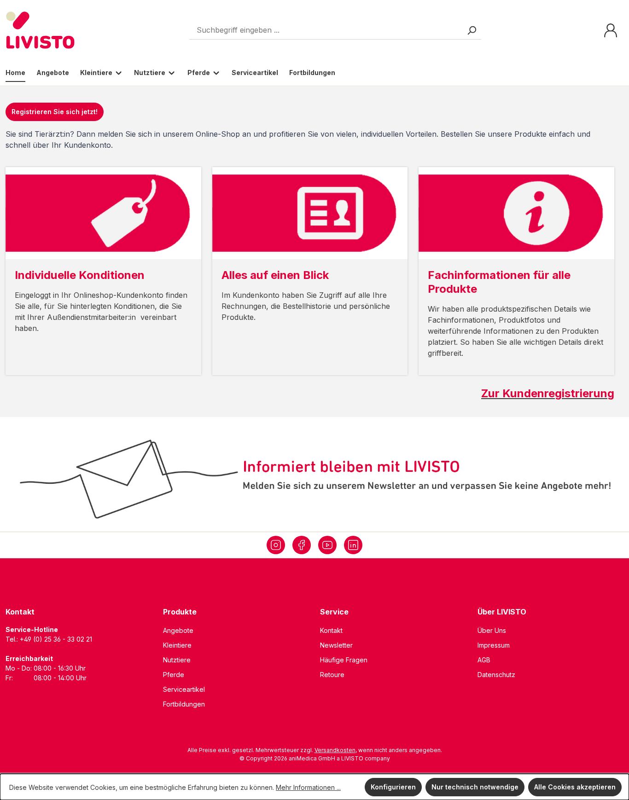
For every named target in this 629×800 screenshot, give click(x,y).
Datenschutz (496, 674)
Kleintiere (177, 645)
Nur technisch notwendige (474, 787)
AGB (484, 660)
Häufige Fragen (343, 660)
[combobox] (335, 30)
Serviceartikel (184, 689)
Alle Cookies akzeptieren (575, 787)
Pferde (173, 674)
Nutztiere (177, 660)
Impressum (494, 645)
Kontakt (331, 630)
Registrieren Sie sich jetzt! (55, 112)
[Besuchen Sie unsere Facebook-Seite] (301, 545)
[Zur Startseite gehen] (41, 30)
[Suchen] (471, 30)
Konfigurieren (393, 787)
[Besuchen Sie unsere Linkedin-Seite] (353, 545)
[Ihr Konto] (610, 30)
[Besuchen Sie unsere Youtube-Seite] (327, 545)
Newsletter (336, 645)
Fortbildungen (184, 704)
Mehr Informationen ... (308, 787)
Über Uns (492, 630)
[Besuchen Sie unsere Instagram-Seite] (276, 545)
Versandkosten (334, 750)
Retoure (332, 674)
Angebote (178, 630)
